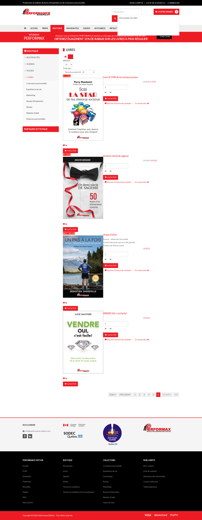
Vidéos (25, 492)
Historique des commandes (154, 476)
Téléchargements (150, 487)
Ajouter (71, 150)
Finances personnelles (35, 119)
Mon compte (136, 3)
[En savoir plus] (66, 145)
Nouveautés (73, 28)
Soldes (86, 28)
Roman (29, 107)
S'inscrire (165, 36)
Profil (45, 28)
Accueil (34, 28)
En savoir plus (141, 103)
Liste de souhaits (155, 3)
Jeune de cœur (109, 502)
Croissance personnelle (36, 83)
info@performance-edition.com (37, 431)
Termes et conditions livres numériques (78, 492)
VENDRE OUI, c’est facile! (115, 313)
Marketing (30, 95)
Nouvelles (27, 487)
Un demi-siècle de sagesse (116, 155)
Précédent (125, 394)
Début (113, 394)
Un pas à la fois (110, 234)
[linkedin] (30, 436)
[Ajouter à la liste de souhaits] (64, 145)
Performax (27, 481)
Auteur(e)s (99, 28)
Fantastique (108, 476)
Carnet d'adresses (150, 481)
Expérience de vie (33, 89)
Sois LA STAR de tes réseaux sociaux (120, 77)
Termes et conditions (71, 487)
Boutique (57, 28)
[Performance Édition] (36, 12)
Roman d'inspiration (34, 101)
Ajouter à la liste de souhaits (119, 103)
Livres (30, 77)
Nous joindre (28, 502)
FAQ (24, 497)
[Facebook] (25, 436)
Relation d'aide (32, 113)
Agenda (30, 64)
